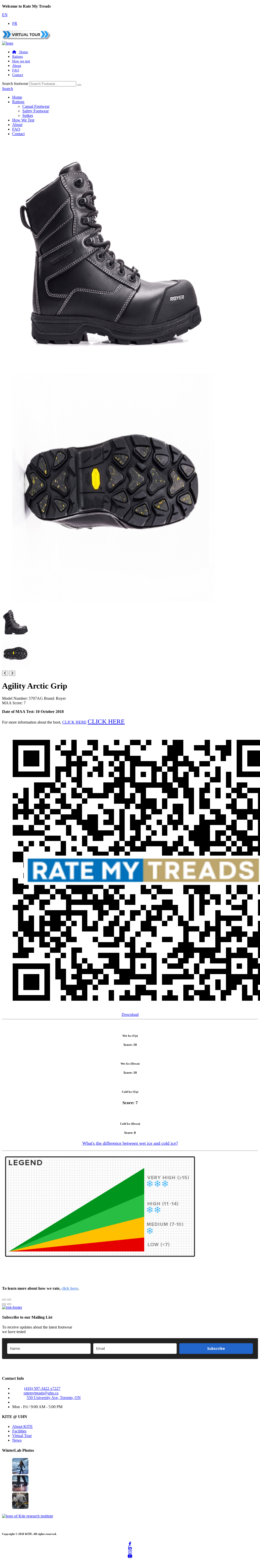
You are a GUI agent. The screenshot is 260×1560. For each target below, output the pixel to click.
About (16, 66)
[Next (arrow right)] (9, 1304)
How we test (21, 61)
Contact (17, 75)
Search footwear (15, 83)
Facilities (19, 1431)
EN (5, 15)
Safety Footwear (35, 111)
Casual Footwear (36, 106)
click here (69, 1288)
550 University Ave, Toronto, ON (54, 1397)
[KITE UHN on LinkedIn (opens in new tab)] (130, 1548)
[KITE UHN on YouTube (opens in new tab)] (130, 1556)
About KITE (22, 1426)
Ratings (17, 57)
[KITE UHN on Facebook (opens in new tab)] (130, 1544)
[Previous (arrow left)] (4, 1304)
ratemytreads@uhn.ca (41, 1393)
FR (14, 23)
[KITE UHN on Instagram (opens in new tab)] (130, 1552)
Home (17, 97)
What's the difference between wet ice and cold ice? (130, 1143)
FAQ (15, 70)
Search (7, 88)
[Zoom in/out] (9, 1299)
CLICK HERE (74, 722)
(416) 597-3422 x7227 (42, 1388)
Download (130, 1014)
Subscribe (216, 1348)
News (17, 1440)
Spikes (27, 115)
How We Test (23, 120)
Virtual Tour (22, 1435)
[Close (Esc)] (4, 1299)
